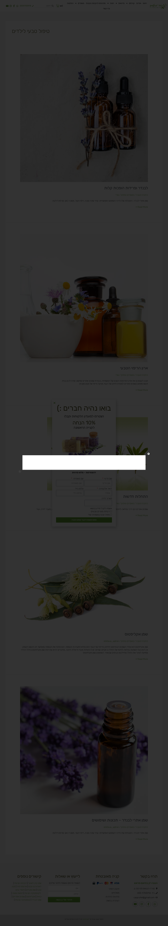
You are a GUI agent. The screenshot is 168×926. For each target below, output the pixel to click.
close (148, 453)
